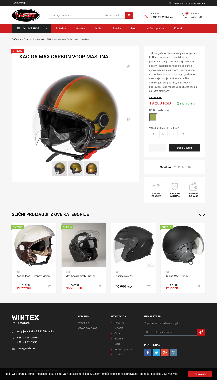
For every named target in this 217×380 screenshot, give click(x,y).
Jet (49, 39)
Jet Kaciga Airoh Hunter (80, 276)
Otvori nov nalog (195, 3)
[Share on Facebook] (175, 166)
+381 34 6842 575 (27, 337)
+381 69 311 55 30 (159, 16)
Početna (61, 28)
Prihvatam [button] (200, 374)
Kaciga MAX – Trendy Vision (33, 276)
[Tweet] (179, 166)
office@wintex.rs (26, 348)
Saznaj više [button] (171, 373)
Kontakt (179, 28)
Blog (133, 28)
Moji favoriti (19, 3)
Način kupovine (155, 28)
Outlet (98, 28)
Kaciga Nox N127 (126, 276)
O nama (80, 28)
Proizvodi (29, 39)
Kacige (40, 39)
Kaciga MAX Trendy (177, 276)
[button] (128, 66)
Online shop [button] (31, 28)
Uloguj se (178, 3)
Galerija (117, 28)
